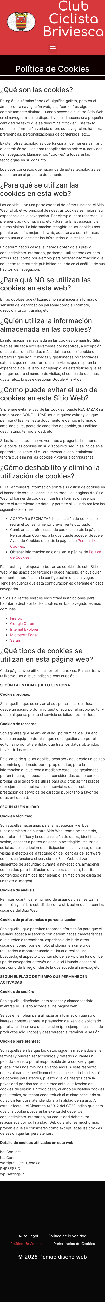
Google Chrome (23, 623)
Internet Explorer (24, 629)
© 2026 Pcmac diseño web (52, 1257)
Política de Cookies (26, 1244)
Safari (15, 640)
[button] (52, 48)
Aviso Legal (28, 1236)
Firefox (16, 618)
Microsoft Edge (23, 635)
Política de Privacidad (67, 1236)
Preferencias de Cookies (74, 1244)
